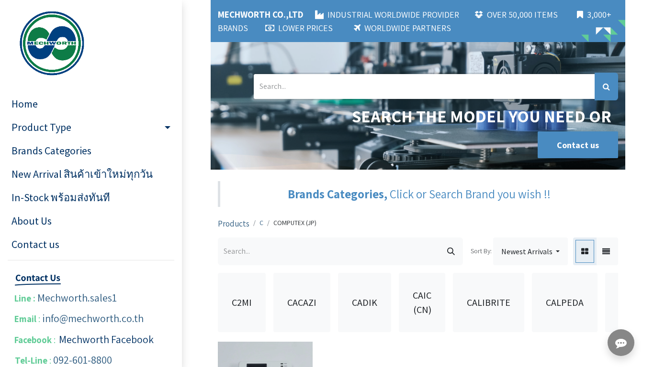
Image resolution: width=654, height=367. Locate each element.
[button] (530, 251)
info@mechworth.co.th (93, 318)
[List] (606, 251)
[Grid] (585, 251)
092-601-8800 (82, 360)
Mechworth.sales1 (77, 297)
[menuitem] (91, 104)
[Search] (606, 86)
